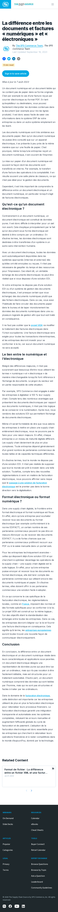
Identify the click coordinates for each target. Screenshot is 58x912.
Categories (8, 850)
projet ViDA (37, 325)
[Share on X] (9, 59)
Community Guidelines (41, 887)
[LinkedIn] (23, 906)
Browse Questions (39, 864)
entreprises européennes (38, 630)
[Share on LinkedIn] (14, 59)
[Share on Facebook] (4, 59)
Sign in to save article (15, 73)
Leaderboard (37, 881)
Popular (6, 844)
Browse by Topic (38, 870)
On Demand (8, 818)
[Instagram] (4, 906)
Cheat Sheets (37, 830)
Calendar (35, 818)
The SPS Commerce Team (29, 45)
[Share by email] (19, 59)
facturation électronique (37, 695)
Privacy (6, 864)
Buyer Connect (38, 844)
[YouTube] (17, 906)
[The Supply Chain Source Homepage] (26, 4)
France (25, 604)
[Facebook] (10, 906)
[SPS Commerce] (5, 4)
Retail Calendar (38, 850)
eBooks (34, 824)
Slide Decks (8, 824)
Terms (6, 870)
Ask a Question (38, 875)
